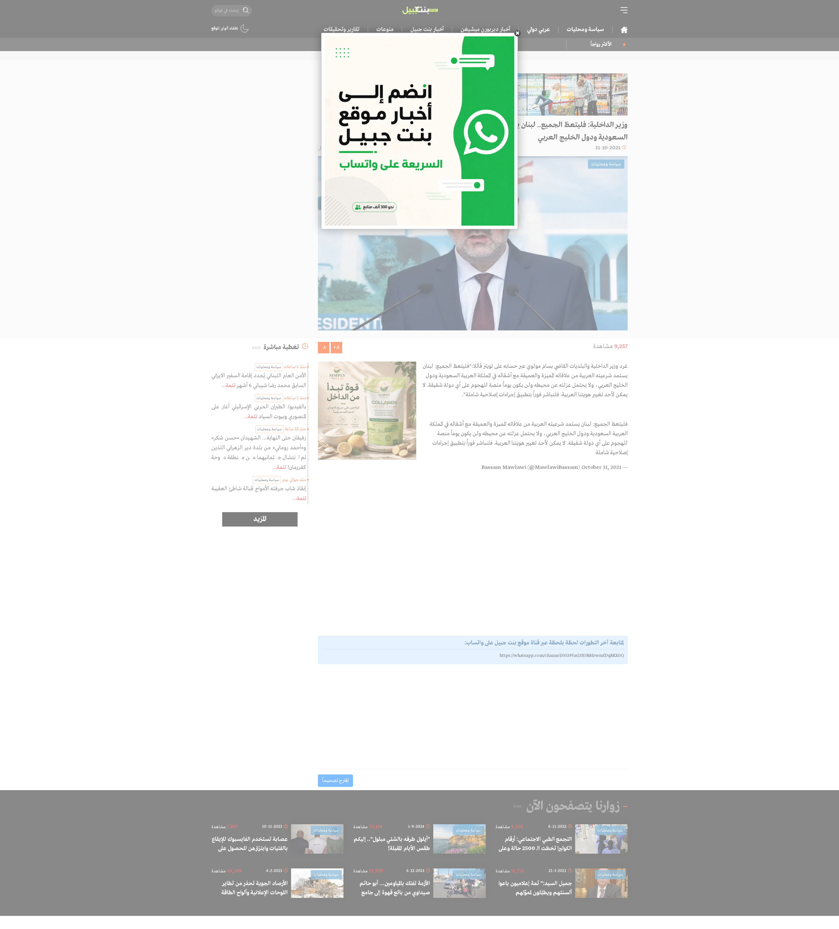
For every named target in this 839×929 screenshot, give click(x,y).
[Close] (517, 33)
